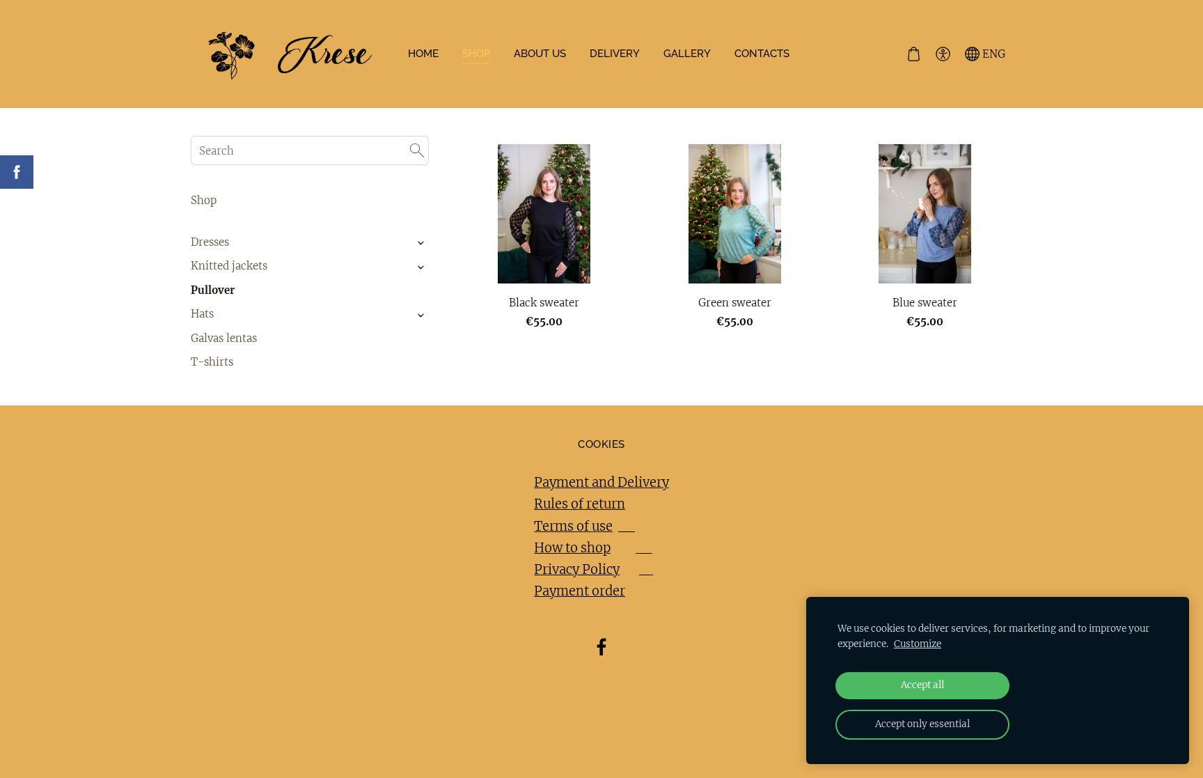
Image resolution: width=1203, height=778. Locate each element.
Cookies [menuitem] (601, 444)
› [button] (422, 242)
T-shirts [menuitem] (212, 361)
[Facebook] (601, 647)
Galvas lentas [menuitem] (224, 338)
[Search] (417, 150)
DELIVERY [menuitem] (615, 53)
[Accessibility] (942, 54)
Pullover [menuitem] (213, 290)
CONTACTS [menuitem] (761, 53)
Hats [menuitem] (202, 313)
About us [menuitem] (540, 53)
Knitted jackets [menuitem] (229, 265)
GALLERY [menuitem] (687, 53)
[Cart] (913, 54)
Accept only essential (922, 724)
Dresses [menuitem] (210, 242)
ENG (992, 54)
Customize (917, 644)
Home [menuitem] (423, 53)
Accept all (922, 685)
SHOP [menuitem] (476, 53)
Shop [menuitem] (204, 200)
